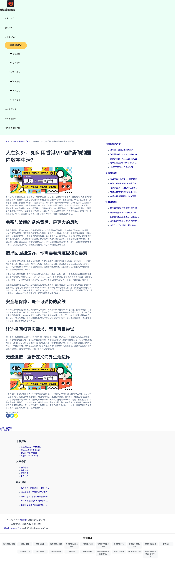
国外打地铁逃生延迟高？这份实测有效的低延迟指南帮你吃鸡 (124, 217)
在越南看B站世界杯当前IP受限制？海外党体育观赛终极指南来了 (124, 196)
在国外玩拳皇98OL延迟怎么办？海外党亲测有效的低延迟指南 (124, 213)
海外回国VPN (56, 551)
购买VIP (8, 28)
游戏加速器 (40, 551)
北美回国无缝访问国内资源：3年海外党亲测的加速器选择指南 (124, 167)
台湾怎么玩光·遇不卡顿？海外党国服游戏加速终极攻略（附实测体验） (124, 225)
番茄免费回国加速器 (103, 545)
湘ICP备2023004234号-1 (12, 528)
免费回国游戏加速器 (72, 545)
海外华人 (16, 72)
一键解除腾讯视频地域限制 (103, 553)
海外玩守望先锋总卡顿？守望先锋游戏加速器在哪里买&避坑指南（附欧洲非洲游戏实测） (124, 221)
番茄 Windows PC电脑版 (31, 447)
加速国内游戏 (10, 109)
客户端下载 (9, 18)
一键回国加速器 (87, 544)
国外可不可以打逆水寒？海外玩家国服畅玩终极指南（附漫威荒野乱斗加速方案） (124, 208)
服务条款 (24, 468)
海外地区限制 (10, 119)
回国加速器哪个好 (12, 128)
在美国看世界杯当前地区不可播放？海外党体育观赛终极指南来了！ (124, 179)
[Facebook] (8, 415)
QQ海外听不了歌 (134, 551)
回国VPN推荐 (119, 551)
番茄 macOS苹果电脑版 (30, 450)
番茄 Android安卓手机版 (31, 456)
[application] (13, 37)
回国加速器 (40, 544)
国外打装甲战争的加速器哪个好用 (150, 554)
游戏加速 (16, 54)
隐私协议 (24, 470)
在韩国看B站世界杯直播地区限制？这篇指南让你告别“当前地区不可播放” (124, 192)
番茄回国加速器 (56, 544)
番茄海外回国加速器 (134, 545)
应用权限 (24, 473)
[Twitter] (12, 415)
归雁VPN (71, 551)
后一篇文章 (6, 430)
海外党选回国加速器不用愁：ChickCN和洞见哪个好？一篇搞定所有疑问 (124, 150)
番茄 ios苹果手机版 (29, 453)
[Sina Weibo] (16, 415)
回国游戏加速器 (150, 544)
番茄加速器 (7, 10)
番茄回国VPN (119, 544)
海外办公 (16, 91)
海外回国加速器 (9, 544)
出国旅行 (16, 82)
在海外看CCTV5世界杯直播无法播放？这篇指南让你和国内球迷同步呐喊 (124, 188)
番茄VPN (166, 544)
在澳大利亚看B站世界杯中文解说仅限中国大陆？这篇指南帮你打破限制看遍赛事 (124, 184)
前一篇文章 (6, 428)
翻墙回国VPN (25, 551)
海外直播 (16, 100)
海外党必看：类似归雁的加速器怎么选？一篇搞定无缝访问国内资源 (124, 159)
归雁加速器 (87, 551)
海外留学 (16, 63)
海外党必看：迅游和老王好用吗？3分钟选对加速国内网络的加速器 (124, 154)
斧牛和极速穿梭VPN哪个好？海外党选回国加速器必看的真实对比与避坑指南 (124, 163)
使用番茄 (8, 37)
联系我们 (24, 476)
